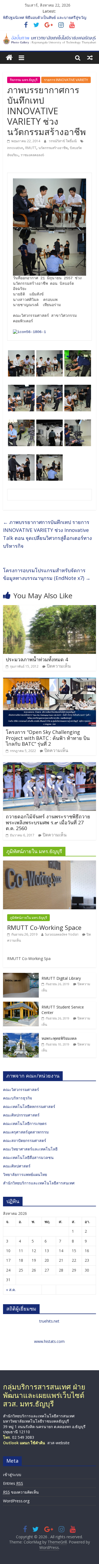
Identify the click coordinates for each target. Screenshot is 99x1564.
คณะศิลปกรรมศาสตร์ (21, 1115)
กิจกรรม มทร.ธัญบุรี (23, 80)
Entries (13, 1483)
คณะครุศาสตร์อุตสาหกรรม (26, 1132)
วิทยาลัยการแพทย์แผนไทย (25, 1174)
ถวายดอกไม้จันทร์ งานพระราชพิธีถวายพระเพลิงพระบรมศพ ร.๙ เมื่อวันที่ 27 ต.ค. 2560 (48, 822)
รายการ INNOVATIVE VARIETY (66, 80)
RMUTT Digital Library (61, 978)
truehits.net (49, 1321)
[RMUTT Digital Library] (21, 975)
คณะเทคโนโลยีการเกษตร (25, 1123)
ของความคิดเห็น (21, 1492)
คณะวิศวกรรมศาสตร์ (21, 1089)
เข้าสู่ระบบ (12, 1474)
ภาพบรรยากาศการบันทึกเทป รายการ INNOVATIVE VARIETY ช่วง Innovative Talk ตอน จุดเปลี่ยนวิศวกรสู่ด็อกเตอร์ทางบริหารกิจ (47, 534)
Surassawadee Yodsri (61, 934)
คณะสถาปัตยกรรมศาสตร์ (24, 1140)
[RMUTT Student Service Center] (21, 1004)
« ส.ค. (11, 1289)
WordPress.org (16, 1500)
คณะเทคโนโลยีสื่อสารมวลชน (28, 1157)
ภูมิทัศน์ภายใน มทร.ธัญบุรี (28, 917)
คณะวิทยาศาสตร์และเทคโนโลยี (30, 1149)
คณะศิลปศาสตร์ (17, 1166)
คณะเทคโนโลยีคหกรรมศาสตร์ (29, 1106)
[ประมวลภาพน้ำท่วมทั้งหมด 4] (49, 608)
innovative (15, 148)
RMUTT (30, 148)
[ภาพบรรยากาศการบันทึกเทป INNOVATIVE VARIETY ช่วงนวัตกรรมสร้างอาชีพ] (29, 332)
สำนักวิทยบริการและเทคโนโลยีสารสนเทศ (39, 1183)
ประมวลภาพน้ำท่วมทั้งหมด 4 (37, 659)
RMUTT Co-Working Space (44, 927)
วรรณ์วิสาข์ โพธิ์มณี (63, 141)
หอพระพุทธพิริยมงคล (59, 1038)
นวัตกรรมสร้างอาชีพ (53, 148)
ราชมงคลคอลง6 (32, 155)
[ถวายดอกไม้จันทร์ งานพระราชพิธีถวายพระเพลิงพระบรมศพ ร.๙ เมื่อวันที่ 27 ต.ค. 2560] (49, 765)
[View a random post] (90, 57)
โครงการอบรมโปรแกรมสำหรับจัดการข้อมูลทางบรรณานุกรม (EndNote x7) (46, 574)
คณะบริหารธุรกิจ (17, 1098)
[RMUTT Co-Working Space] (49, 863)
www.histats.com (49, 1341)
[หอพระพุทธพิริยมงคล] (21, 1035)
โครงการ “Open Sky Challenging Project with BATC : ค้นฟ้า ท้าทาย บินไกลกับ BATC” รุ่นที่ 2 (48, 738)
